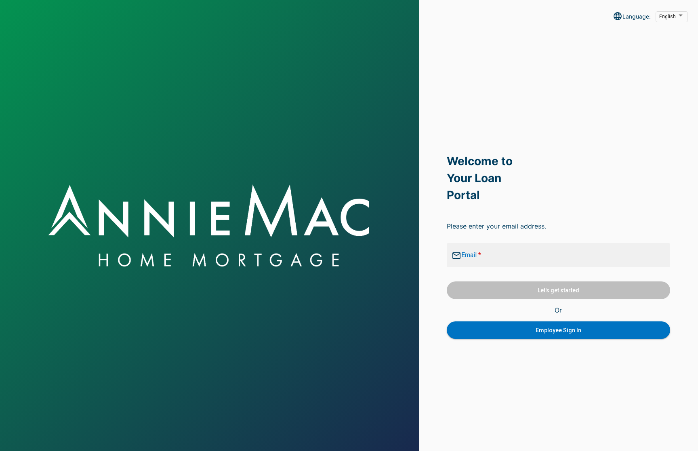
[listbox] (671, 17)
